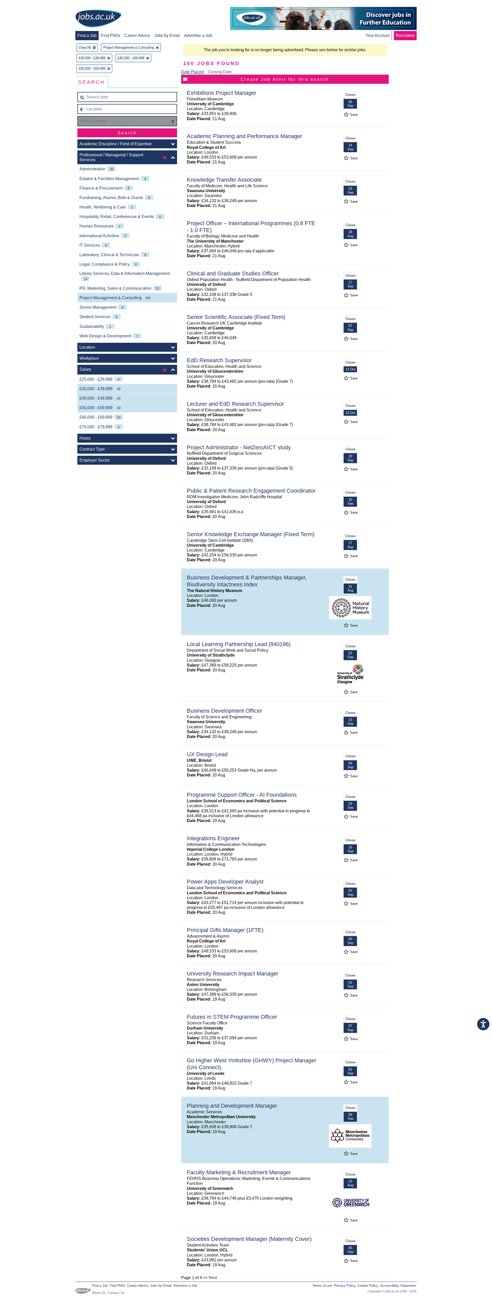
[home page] (98, 19)
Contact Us (116, 1293)
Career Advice (137, 35)
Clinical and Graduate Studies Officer (233, 273)
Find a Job (87, 35)
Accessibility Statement (398, 1285)
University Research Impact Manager (232, 973)
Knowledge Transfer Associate (224, 179)
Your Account (377, 35)
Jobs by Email (167, 35)
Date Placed (192, 72)
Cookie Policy (368, 1285)
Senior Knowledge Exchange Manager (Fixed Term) (250, 534)
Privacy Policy (345, 1285)
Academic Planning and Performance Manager (244, 136)
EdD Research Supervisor (219, 360)
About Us (99, 1293)
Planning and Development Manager (232, 1106)
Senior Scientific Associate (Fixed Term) (236, 317)
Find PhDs (110, 35)
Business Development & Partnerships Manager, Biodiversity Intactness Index (247, 581)
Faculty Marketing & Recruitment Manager (239, 1172)
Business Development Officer (224, 711)
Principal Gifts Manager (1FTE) (225, 930)
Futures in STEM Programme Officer (232, 1017)
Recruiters (405, 35)
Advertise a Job (198, 35)
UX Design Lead (207, 754)
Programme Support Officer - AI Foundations (242, 795)
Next (213, 1277)
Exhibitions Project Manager (221, 93)
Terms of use (322, 1285)
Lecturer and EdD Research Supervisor (235, 404)
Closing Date (220, 72)
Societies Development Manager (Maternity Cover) (249, 1239)
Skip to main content (20, 4)
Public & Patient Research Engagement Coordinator (251, 490)
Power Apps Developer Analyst (225, 881)
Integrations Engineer (213, 838)
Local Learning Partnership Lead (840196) (239, 644)
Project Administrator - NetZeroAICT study (239, 447)
